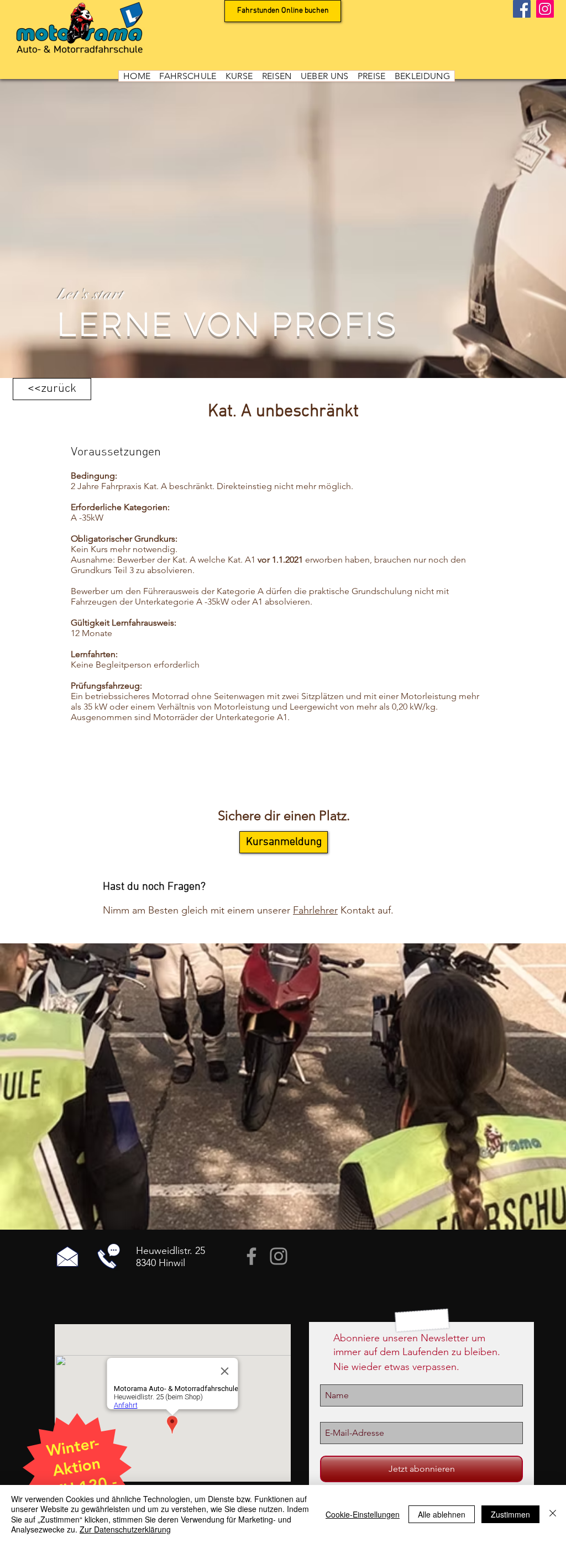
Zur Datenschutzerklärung (125, 1529)
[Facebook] (522, 9)
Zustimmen (510, 1514)
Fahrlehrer (315, 910)
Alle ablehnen (441, 1514)
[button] (188, 76)
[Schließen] (552, 1514)
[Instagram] (545, 9)
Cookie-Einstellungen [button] (363, 1514)
